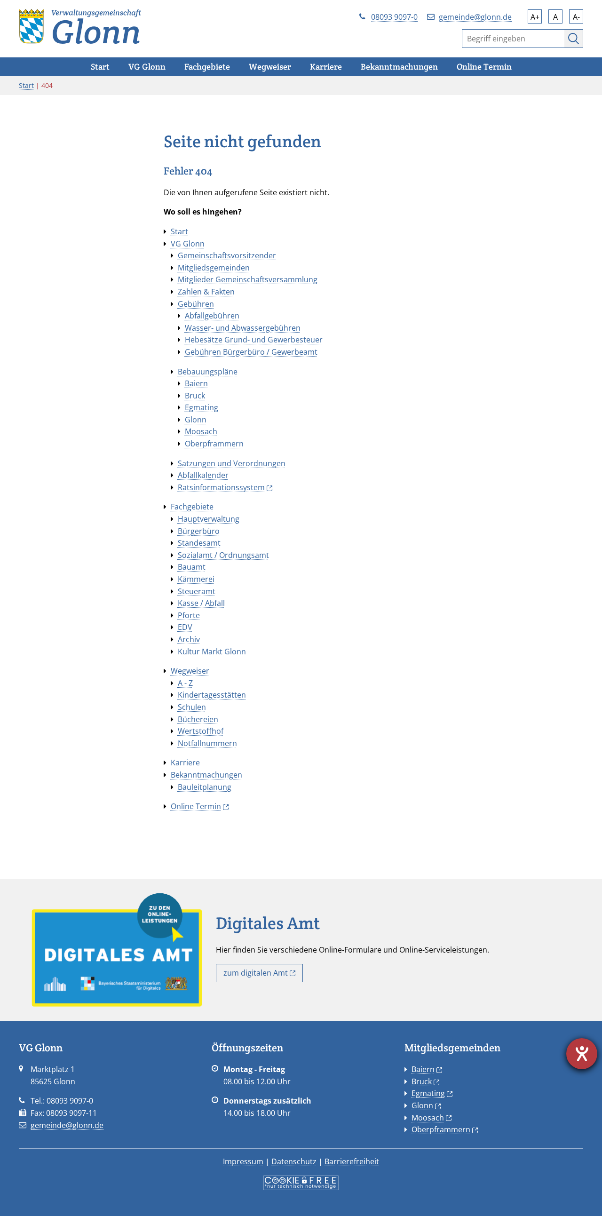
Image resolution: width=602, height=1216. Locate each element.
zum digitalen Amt (255, 973)
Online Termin (196, 806)
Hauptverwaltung (208, 519)
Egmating (201, 407)
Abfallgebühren (212, 315)
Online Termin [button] (484, 66)
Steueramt (196, 591)
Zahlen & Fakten (206, 291)
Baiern (196, 383)
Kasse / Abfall (201, 603)
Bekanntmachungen (206, 775)
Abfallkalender (203, 475)
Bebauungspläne (208, 371)
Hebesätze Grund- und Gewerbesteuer (254, 339)
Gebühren (196, 304)
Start (26, 85)
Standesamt (199, 543)
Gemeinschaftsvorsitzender (227, 255)
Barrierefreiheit (352, 1161)
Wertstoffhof (200, 731)
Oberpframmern (214, 443)
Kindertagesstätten (212, 695)
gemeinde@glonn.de (475, 17)
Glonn (195, 419)
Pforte (189, 615)
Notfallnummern (207, 743)
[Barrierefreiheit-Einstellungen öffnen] (581, 1053)
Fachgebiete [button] (207, 66)
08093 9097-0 (394, 17)
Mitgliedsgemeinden (214, 267)
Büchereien (198, 719)
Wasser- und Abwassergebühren (243, 328)
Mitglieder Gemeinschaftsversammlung (247, 279)
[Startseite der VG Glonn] (80, 26)
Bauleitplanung (204, 787)
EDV (185, 627)
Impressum (243, 1161)
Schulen (192, 707)
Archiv (189, 639)
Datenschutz (294, 1161)
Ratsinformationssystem (221, 487)
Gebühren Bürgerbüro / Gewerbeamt (251, 352)
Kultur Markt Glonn (212, 651)
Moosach (201, 431)
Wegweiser (190, 671)
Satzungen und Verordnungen (231, 463)
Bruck (195, 395)
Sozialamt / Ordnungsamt (223, 555)
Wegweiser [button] (270, 66)
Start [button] (100, 66)
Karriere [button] (326, 66)
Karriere (185, 762)
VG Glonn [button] (147, 66)
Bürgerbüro (199, 531)
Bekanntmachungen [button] (399, 66)
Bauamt (192, 567)
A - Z (185, 683)
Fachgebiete (192, 506)
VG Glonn (188, 243)
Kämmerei (196, 579)
